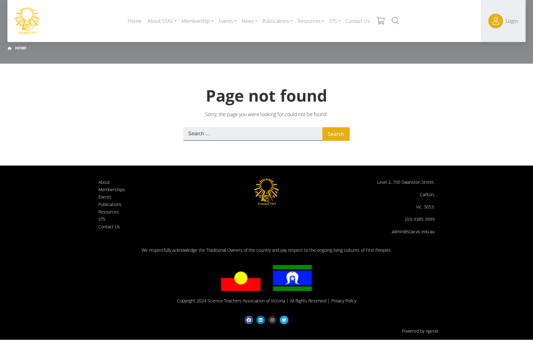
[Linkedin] (260, 320)
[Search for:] (252, 134)
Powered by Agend (420, 331)
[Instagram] (272, 320)
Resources (108, 212)
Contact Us (109, 226)
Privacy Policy (343, 301)
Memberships (111, 189)
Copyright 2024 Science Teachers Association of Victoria (231, 301)
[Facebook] (249, 320)
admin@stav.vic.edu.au (413, 231)
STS (101, 219)
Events (104, 197)
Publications (110, 204)
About (104, 182)
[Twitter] (284, 320)
